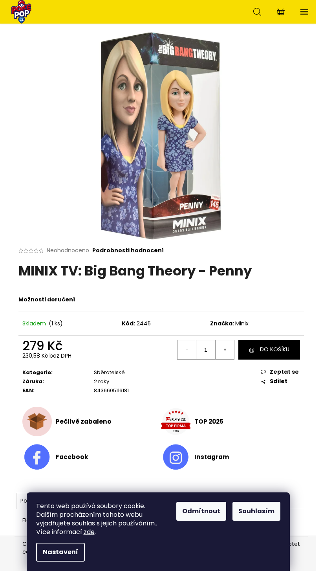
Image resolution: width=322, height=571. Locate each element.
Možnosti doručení (46, 299)
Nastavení (60, 551)
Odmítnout (201, 511)
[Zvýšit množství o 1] (224, 349)
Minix (242, 323)
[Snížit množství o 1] (186, 349)
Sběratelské (109, 372)
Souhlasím (256, 511)
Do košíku (274, 349)
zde (89, 531)
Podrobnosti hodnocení (128, 250)
